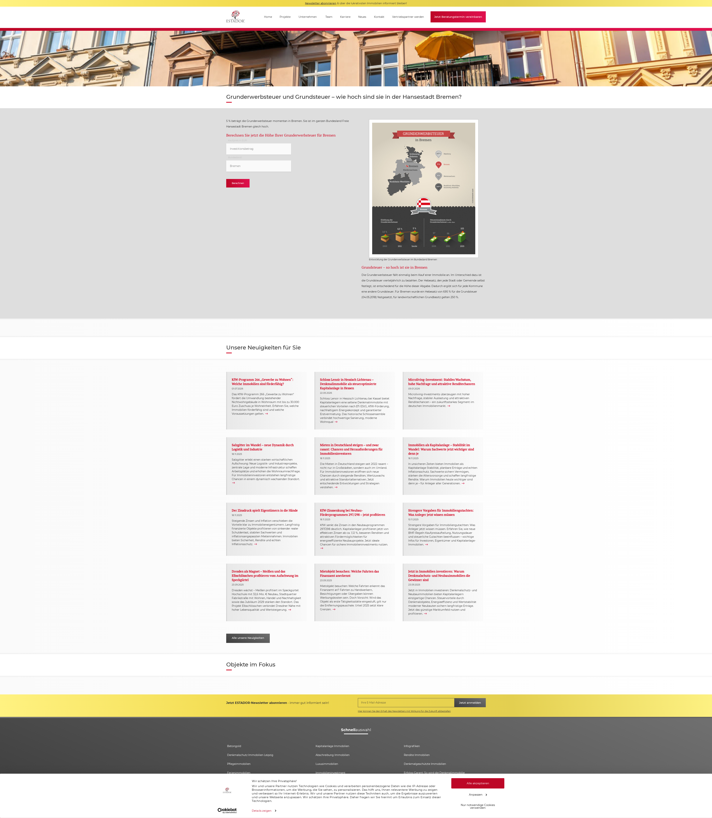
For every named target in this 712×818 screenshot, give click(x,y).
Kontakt (379, 17)
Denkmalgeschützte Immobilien (425, 764)
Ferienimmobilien (238, 772)
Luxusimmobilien (327, 764)
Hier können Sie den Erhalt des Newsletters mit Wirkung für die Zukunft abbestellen (404, 711)
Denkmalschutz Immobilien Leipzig (250, 755)
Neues (362, 17)
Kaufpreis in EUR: (237, 140)
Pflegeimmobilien (238, 764)
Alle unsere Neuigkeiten (248, 638)
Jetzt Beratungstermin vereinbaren (458, 17)
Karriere (345, 17)
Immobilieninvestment (330, 772)
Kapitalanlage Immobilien (332, 746)
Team (328, 17)
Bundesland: (235, 157)
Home (268, 17)
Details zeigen (261, 810)
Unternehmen (308, 17)
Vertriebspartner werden (408, 17)
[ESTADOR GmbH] (235, 17)
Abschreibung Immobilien (333, 755)
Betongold (234, 746)
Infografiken (412, 746)
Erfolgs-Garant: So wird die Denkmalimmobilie (434, 772)
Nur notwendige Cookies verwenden (478, 806)
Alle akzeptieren (478, 783)
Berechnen (238, 183)
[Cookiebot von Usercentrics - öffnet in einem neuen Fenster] (227, 811)
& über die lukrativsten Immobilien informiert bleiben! (356, 3)
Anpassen (475, 794)
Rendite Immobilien (417, 755)
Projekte (285, 17)
